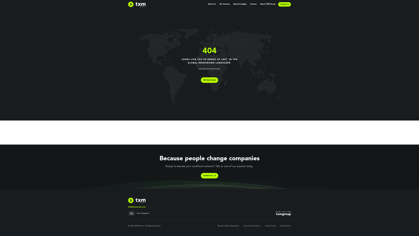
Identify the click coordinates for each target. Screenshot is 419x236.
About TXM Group (268, 4)
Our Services (224, 4)
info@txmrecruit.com (137, 207)
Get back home (209, 80)
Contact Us (207, 176)
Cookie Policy (285, 226)
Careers (253, 4)
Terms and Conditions (252, 226)
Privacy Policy (270, 226)
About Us (212, 4)
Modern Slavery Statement (228, 226)
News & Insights (240, 4)
